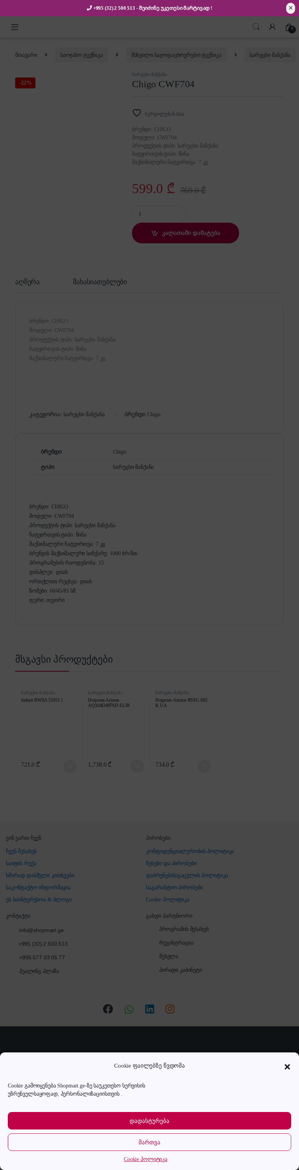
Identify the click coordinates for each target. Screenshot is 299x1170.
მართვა (149, 1142)
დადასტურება (149, 1121)
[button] (287, 1066)
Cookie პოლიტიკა (145, 1159)
